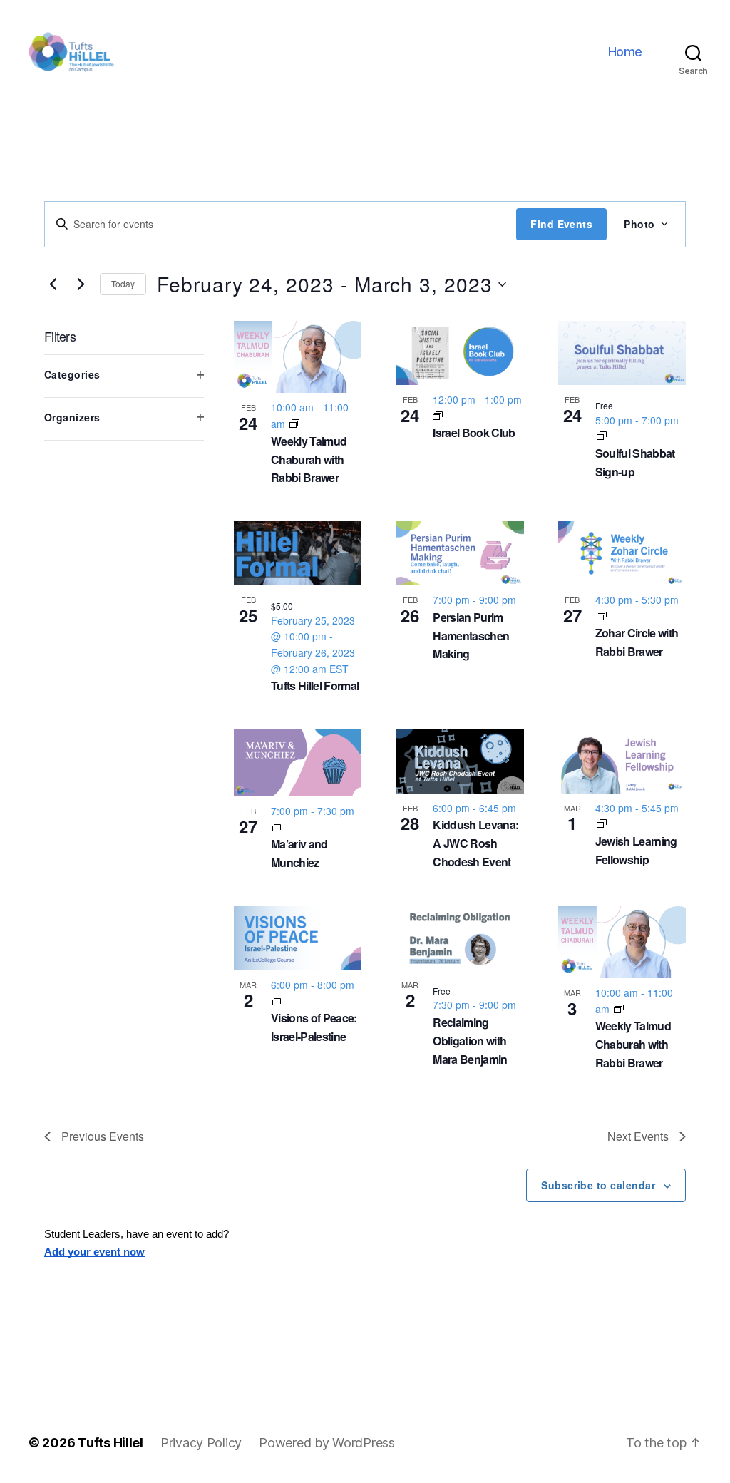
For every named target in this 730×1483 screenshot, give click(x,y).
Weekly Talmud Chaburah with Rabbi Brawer (308, 459)
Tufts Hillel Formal (315, 685)
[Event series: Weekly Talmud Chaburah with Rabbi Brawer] (294, 423)
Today (123, 283)
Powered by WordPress (327, 1442)
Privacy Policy (201, 1442)
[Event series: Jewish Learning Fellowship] (602, 823)
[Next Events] (80, 284)
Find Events (561, 224)
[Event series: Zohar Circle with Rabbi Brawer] (602, 616)
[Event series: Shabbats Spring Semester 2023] (602, 436)
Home (625, 51)
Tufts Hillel (110, 1442)
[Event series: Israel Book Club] (438, 416)
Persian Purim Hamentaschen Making (471, 635)
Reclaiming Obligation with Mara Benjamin (470, 1040)
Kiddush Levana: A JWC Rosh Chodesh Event (475, 843)
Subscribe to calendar (598, 1185)
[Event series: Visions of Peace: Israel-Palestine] (277, 1001)
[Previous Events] (52, 284)
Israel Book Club (474, 432)
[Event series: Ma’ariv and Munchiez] (277, 827)
